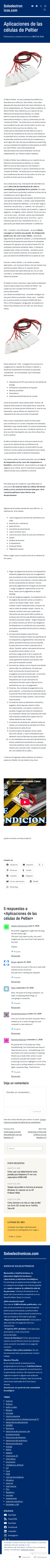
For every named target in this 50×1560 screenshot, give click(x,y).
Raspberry (10, 1492)
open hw (9, 1483)
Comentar (37, 1111)
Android (9, 1401)
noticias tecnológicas (15, 1477)
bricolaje (9, 1413)
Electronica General (14, 1443)
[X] (41, 6)
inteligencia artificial (14, 1465)
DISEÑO (9, 1425)
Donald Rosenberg (19, 1013)
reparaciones (11, 1498)
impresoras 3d (12, 1455)
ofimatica (10, 1480)
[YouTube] (32, 6)
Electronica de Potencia (16, 1437)
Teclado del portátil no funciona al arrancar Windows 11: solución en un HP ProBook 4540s (25, 1190)
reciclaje (9, 1495)
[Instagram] (45, 6)
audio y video (11, 1407)
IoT (7, 1468)
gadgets (9, 1452)
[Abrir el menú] (44, 9)
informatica (10, 1459)
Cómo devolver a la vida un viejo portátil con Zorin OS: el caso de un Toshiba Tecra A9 (24, 1205)
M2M (8, 1474)
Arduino (9, 1404)
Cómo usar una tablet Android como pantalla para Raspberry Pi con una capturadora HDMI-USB (22, 1174)
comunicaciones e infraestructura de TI (22, 1419)
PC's (7, 1489)
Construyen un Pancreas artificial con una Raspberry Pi (37, 1135)
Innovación (10, 1462)
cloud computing (13, 1416)
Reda (13, 987)
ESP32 (8, 1449)
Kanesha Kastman (18, 1039)
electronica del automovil (16, 1440)
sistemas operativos (14, 1501)
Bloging (9, 1410)
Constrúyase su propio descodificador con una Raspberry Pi (13, 1135)
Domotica (10, 1428)
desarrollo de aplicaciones (17, 1422)
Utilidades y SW (12, 1504)
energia (9, 1446)
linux (8, 1471)
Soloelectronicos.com (13, 8)
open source (11, 1486)
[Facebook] (37, 6)
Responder (15, 956)
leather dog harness (19, 926)
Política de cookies (27, 1550)
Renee (14, 962)
